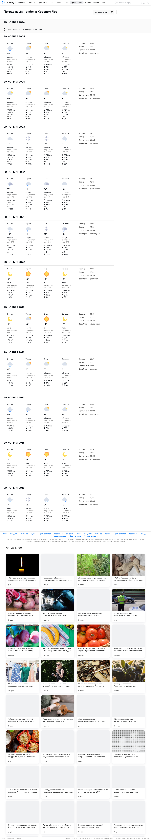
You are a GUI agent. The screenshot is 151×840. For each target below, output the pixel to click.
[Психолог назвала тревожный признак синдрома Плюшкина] (93, 676)
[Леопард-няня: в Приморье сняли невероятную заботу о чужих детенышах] (93, 570)
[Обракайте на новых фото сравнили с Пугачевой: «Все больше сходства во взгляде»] (128, 747)
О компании (10, 838)
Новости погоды (59, 536)
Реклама (18, 838)
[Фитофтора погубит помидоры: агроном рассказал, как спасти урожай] (93, 641)
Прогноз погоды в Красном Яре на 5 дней (56, 534)
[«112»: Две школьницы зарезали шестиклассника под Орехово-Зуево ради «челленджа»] (22, 570)
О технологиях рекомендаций (103, 838)
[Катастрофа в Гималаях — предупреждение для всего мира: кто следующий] (57, 570)
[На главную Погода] (10, 2)
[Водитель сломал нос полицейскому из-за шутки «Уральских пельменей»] (128, 605)
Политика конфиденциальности (82, 838)
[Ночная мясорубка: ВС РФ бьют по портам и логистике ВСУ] (93, 782)
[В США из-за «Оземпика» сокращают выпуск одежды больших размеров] (22, 676)
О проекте (67, 838)
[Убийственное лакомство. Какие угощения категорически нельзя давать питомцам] (128, 641)
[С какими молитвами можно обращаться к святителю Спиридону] (93, 605)
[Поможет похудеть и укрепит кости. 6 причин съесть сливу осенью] (22, 641)
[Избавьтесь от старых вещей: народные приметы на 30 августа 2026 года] (22, 711)
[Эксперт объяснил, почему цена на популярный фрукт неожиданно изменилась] (57, 641)
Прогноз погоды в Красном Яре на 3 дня (19, 534)
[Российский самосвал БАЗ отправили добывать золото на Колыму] (93, 747)
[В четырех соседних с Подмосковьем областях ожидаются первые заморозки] (128, 676)
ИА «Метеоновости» (142, 838)
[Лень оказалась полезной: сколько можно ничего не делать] (57, 711)
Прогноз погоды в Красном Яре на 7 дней (93, 534)
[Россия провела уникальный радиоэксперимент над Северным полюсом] (93, 817)
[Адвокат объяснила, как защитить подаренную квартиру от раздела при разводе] (128, 817)
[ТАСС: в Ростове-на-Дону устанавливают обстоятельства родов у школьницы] (128, 570)
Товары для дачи (91, 536)
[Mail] (3, 2)
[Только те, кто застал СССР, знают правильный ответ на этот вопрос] (22, 782)
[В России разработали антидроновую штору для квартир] (128, 711)
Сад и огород (75, 536)
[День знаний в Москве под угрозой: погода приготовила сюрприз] (57, 676)
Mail (3, 838)
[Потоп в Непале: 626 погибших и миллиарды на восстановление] (57, 817)
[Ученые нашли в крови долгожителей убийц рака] (57, 605)
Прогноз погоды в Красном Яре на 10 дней (131, 534)
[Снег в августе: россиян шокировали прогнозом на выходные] (128, 782)
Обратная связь (120, 838)
